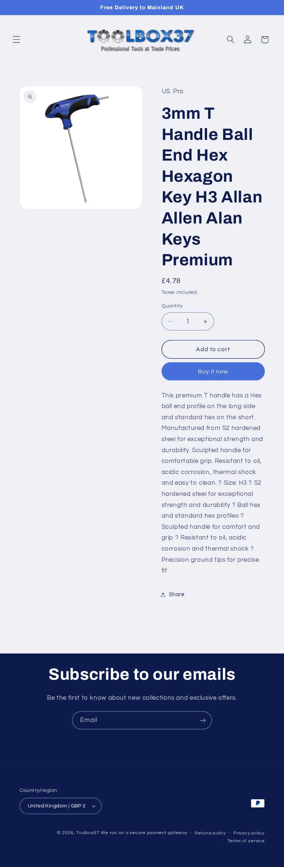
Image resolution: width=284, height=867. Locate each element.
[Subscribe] (203, 720)
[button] (16, 39)
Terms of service (246, 841)
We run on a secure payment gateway (144, 833)
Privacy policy (248, 833)
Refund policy (210, 833)
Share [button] (177, 594)
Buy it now (213, 371)
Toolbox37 (87, 833)
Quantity (172, 306)
